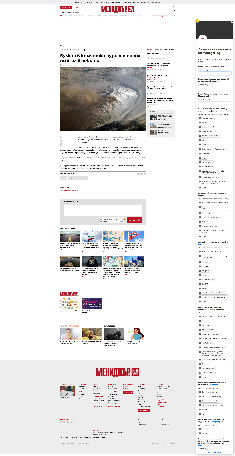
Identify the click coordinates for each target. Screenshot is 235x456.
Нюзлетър (128, 392)
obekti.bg (99, 2)
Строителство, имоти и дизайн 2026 (123, 2)
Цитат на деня (113, 403)
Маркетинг (113, 16)
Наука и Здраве (114, 406)
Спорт (125, 386)
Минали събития (162, 388)
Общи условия (64, 437)
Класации (111, 396)
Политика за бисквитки (99, 437)
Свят (75, 16)
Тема (139, 391)
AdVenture (141, 397)
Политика (81, 386)
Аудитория (141, 422)
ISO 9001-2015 (166, 422)
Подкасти (164, 16)
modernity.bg (79, 2)
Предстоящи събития (163, 386)
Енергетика (97, 391)
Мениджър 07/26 (155, 2)
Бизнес (81, 16)
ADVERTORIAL (153, 111)
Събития (172, 16)
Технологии (102, 16)
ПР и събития (112, 388)
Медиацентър (142, 424)
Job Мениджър (97, 403)
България (68, 16)
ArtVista (140, 399)
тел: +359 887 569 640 (99, 434)
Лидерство (96, 398)
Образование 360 (142, 2)
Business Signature (144, 402)
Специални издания (144, 406)
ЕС (79, 398)
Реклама (110, 386)
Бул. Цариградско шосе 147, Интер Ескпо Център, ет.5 (109, 432)
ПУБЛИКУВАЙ (134, 220)
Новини (159, 394)
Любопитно (123, 16)
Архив (140, 404)
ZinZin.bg (106, 2)
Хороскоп (111, 398)
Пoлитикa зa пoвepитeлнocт (80, 437)
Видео (125, 388)
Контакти (160, 406)
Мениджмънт (91, 16)
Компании (96, 388)
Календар (159, 396)
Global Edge (141, 388)
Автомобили (128, 384)
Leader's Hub (142, 395)
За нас (140, 419)
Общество (81, 388)
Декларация (165, 424)
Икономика (96, 393)
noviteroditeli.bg (89, 2)
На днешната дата (114, 400)
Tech (139, 393)
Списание (155, 16)
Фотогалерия (112, 394)
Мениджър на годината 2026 (164, 391)
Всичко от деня (135, 16)
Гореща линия (162, 402)
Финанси (96, 386)
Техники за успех (98, 400)
